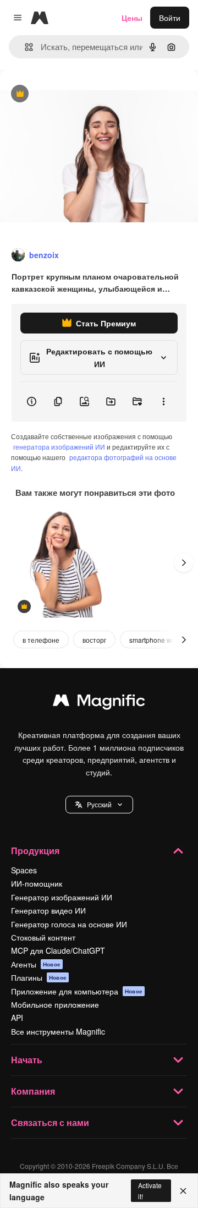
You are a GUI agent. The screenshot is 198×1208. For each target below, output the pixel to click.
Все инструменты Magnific (58, 1031)
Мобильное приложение (55, 1004)
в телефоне (41, 639)
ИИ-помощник (36, 883)
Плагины (39, 977)
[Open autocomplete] (24, 47)
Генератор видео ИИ (48, 910)
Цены (132, 17)
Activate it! (150, 1190)
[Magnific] (99, 703)
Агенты (36, 964)
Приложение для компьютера (76, 991)
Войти (169, 17)
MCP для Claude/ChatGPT (58, 950)
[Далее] (184, 562)
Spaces (24, 870)
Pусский (99, 804)
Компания (33, 1091)
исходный (73, 94)
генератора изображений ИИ (59, 446)
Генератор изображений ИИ (61, 897)
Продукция (35, 850)
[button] (99, 804)
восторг (94, 639)
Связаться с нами (50, 1122)
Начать (26, 1059)
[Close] (183, 1191)
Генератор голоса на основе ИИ (69, 924)
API (17, 1017)
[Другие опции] (163, 402)
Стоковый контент (43, 937)
